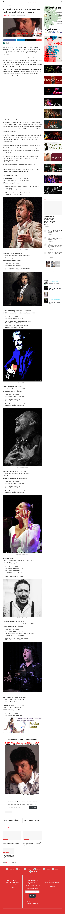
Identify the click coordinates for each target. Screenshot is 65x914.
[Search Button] (61, 2)
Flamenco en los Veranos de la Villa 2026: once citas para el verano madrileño (55, 231)
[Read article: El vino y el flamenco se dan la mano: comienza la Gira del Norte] (8, 851)
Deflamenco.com (28, 911)
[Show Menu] (3, 2)
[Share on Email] (40, 40)
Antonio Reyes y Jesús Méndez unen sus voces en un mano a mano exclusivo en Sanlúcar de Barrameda (55, 254)
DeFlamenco (6, 15)
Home (4, 5)
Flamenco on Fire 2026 (54, 283)
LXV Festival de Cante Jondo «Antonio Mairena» (55, 295)
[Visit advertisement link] (22, 98)
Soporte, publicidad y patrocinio (52, 882)
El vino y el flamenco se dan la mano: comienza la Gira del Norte (8, 856)
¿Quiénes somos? (52, 880)
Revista (7, 5)
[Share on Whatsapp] (4, 43)
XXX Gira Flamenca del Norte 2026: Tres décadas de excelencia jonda (11, 842)
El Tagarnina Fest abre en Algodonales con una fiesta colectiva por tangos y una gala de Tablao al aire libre (55, 245)
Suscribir (32, 895)
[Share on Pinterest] (37, 40)
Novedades (22, 15)
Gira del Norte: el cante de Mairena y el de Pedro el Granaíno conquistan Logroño (32, 843)
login (7, 862)
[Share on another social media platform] (7, 43)
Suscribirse (33, 807)
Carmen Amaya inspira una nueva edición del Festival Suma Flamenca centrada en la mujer (55, 238)
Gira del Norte (8, 811)
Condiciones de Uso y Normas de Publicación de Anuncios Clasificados (12, 886)
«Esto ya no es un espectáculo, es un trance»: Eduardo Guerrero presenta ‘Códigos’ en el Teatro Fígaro (50, 220)
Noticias (10, 5)
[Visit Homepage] (32, 2)
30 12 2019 (13, 15)
